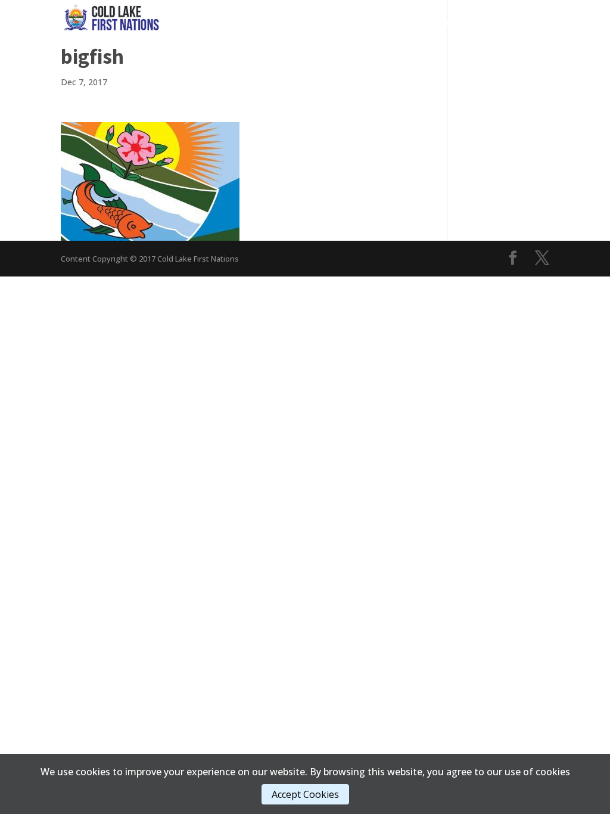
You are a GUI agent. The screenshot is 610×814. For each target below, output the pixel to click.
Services (346, 23)
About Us (516, 23)
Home (223, 23)
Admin (457, 23)
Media (404, 23)
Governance (276, 23)
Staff (421, 41)
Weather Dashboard (503, 41)
